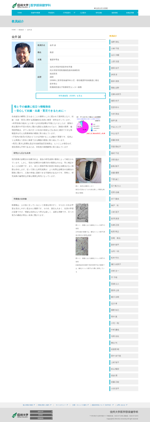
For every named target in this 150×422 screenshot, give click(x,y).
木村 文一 (115, 271)
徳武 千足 (115, 153)
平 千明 (114, 277)
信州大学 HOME (102, 8)
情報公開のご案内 (43, 405)
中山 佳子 (115, 133)
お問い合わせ (121, 405)
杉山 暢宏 (115, 369)
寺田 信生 (115, 336)
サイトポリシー (61, 405)
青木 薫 (114, 316)
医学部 (40, 415)
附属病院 (40, 418)
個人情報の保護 (28, 405)
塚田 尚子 (115, 101)
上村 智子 (115, 362)
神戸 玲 (115, 205)
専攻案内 (51, 13)
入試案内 (83, 13)
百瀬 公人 (115, 284)
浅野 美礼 (115, 42)
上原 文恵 (115, 61)
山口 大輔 (115, 55)
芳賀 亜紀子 (116, 146)
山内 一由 (115, 251)
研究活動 (99, 13)
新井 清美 (115, 81)
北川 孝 (114, 303)
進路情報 (115, 13)
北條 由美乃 (116, 94)
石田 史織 (115, 192)
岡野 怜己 (115, 310)
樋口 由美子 (116, 264)
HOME (20, 13)
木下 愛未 (115, 199)
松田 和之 (115, 231)
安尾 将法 (115, 238)
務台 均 (114, 343)
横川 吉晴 (115, 297)
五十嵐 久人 (116, 186)
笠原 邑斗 (115, 107)
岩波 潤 (114, 375)
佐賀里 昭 (115, 349)
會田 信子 (115, 68)
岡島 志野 (115, 88)
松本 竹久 (115, 258)
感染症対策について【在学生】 (101, 405)
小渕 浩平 (115, 388)
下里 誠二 (115, 179)
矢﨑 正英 (115, 225)
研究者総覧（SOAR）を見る (70, 96)
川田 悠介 (115, 159)
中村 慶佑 (115, 330)
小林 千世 (115, 48)
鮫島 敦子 (115, 166)
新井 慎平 (115, 245)
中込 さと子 (117, 127)
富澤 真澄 (115, 218)
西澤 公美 (115, 290)
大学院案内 (67, 13)
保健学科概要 (35, 13)
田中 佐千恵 (116, 356)
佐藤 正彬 (115, 382)
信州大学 (40, 411)
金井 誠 (114, 120)
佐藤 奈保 (115, 140)
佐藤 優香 (115, 173)
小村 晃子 (115, 212)
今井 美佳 (115, 114)
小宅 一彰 (115, 323)
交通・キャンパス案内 (79, 405)
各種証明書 (130, 13)
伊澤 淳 (114, 74)
